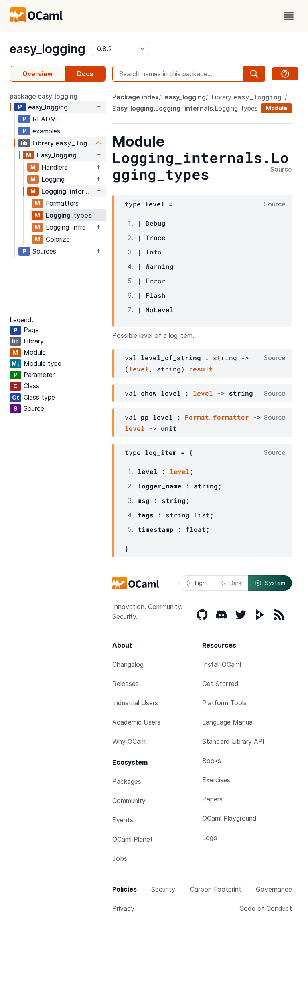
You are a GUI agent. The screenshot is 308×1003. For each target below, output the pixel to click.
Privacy (123, 908)
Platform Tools (224, 703)
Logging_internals (67, 191)
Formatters (62, 203)
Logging (53, 179)
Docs (85, 74)
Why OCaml (129, 741)
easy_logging (47, 49)
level (139, 369)
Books (211, 761)
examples (46, 131)
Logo (209, 837)
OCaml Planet (132, 839)
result (201, 369)
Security (163, 889)
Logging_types (68, 215)
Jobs (119, 858)
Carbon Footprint (215, 889)
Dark (235, 582)
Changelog (128, 664)
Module (276, 108)
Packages (126, 781)
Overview (37, 74)
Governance (274, 889)
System (275, 582)
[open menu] (288, 16)
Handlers (54, 167)
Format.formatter (217, 417)
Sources (44, 251)
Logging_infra (66, 227)
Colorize (58, 239)
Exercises (216, 780)
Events (122, 820)
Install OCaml (221, 664)
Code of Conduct (265, 908)
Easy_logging (57, 155)
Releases (125, 684)
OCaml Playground (229, 818)
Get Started (220, 684)
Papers (212, 799)
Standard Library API (233, 741)
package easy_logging (43, 96)
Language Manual (228, 722)
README (46, 119)
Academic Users (136, 722)
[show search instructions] (285, 73)
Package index (135, 97)
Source (281, 169)
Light (201, 582)
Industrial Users (135, 703)
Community (129, 801)
